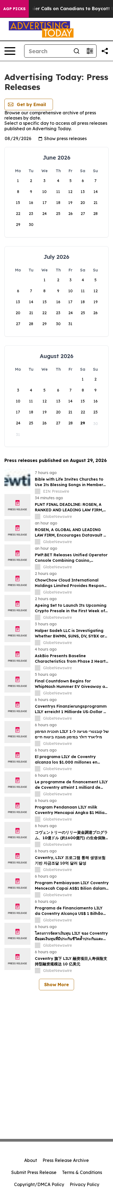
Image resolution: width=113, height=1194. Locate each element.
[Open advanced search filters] (89, 51)
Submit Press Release (33, 1172)
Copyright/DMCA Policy (39, 1184)
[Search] (76, 51)
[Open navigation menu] (9, 51)
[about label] (37, 491)
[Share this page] (105, 51)
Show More (56, 984)
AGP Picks (14, 8)
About (30, 1160)
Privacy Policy (84, 1184)
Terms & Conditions (82, 1172)
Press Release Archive (66, 1160)
